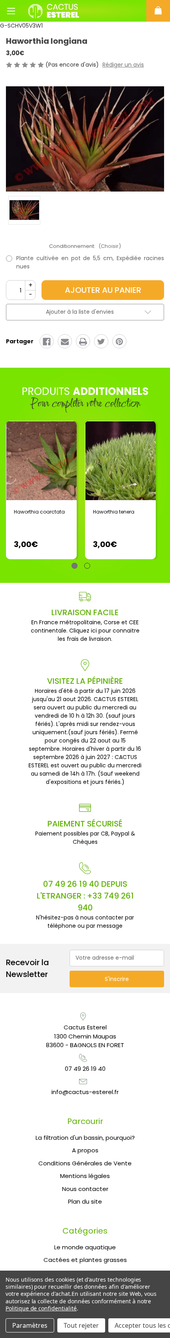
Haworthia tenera (113, 511)
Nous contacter (85, 1189)
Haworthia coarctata (39, 511)
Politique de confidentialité (41, 1308)
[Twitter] (101, 341)
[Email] (65, 341)
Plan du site (85, 1201)
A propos (85, 1150)
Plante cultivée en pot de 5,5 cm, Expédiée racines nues (90, 262)
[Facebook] (47, 341)
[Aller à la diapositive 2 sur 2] (87, 566)
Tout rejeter (81, 1325)
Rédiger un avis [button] (123, 65)
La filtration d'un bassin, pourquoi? (85, 1137)
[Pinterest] (119, 341)
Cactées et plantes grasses (85, 1260)
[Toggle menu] (11, 11)
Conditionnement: (85, 246)
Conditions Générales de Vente (85, 1163)
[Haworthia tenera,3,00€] (120, 460)
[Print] (83, 341)
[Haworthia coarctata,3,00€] (41, 460)
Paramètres (29, 1325)
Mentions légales (85, 1176)
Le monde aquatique (85, 1247)
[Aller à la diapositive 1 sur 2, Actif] (74, 566)
